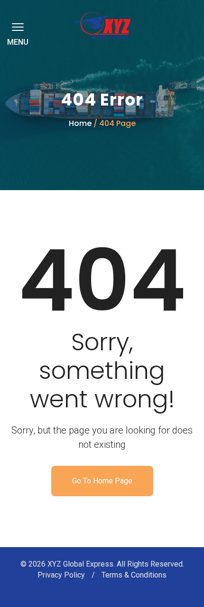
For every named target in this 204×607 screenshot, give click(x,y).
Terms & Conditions (134, 574)
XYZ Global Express (80, 563)
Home (80, 123)
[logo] (102, 25)
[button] (16, 26)
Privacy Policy (62, 574)
